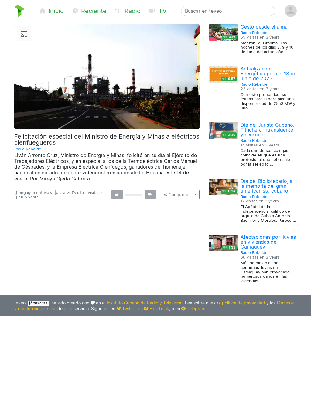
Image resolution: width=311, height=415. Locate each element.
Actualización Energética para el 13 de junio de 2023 (268, 73)
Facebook (158, 308)
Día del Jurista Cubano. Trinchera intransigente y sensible (267, 130)
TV (162, 11)
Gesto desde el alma (264, 27)
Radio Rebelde (27, 149)
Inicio (55, 11)
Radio (132, 11)
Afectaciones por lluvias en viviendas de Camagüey (268, 242)
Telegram (195, 308)
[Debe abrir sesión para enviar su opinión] (117, 194)
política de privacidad (243, 302)
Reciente (93, 11)
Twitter (128, 308)
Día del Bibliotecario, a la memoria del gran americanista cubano (266, 186)
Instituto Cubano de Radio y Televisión (145, 302)
